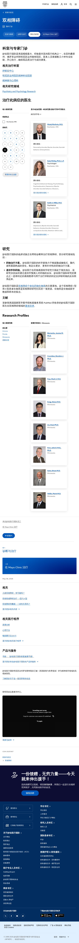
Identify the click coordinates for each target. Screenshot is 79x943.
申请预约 (8, 536)
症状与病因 (9, 34)
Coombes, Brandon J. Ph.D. (55, 357)
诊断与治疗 (22, 34)
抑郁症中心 (8, 70)
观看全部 (5, 340)
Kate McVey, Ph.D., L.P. (55, 161)
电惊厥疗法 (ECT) (9, 636)
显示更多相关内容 (9, 609)
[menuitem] (8, 34)
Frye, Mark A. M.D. (54, 379)
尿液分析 (6, 625)
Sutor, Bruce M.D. (53, 471)
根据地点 (5, 117)
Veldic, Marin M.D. (54, 493)
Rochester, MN (12, 122)
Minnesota (6, 337)
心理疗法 (6, 630)
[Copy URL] (53, 716)
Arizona (5, 331)
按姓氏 (4, 127)
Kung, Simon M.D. (54, 402)
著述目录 (29, 305)
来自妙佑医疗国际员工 (11, 521)
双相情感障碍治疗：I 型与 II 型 (14, 598)
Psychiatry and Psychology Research (19, 91)
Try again (39, 721)
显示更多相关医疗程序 (11, 641)
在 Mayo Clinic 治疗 (50, 34)
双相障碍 (11, 20)
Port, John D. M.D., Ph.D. (54, 449)
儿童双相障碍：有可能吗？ (13, 593)
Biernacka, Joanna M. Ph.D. (55, 334)
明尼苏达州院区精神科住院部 (17, 75)
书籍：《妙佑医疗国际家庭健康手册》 (18, 656)
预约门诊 (9, 26)
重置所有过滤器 (10, 175)
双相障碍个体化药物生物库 (31, 285)
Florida (4, 334)
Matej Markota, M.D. (55, 124)
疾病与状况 (9, 12)
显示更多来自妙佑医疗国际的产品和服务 (19, 662)
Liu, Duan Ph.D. (53, 425)
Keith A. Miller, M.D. (54, 203)
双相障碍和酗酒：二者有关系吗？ (16, 604)
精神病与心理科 (10, 80)
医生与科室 (34, 34)
